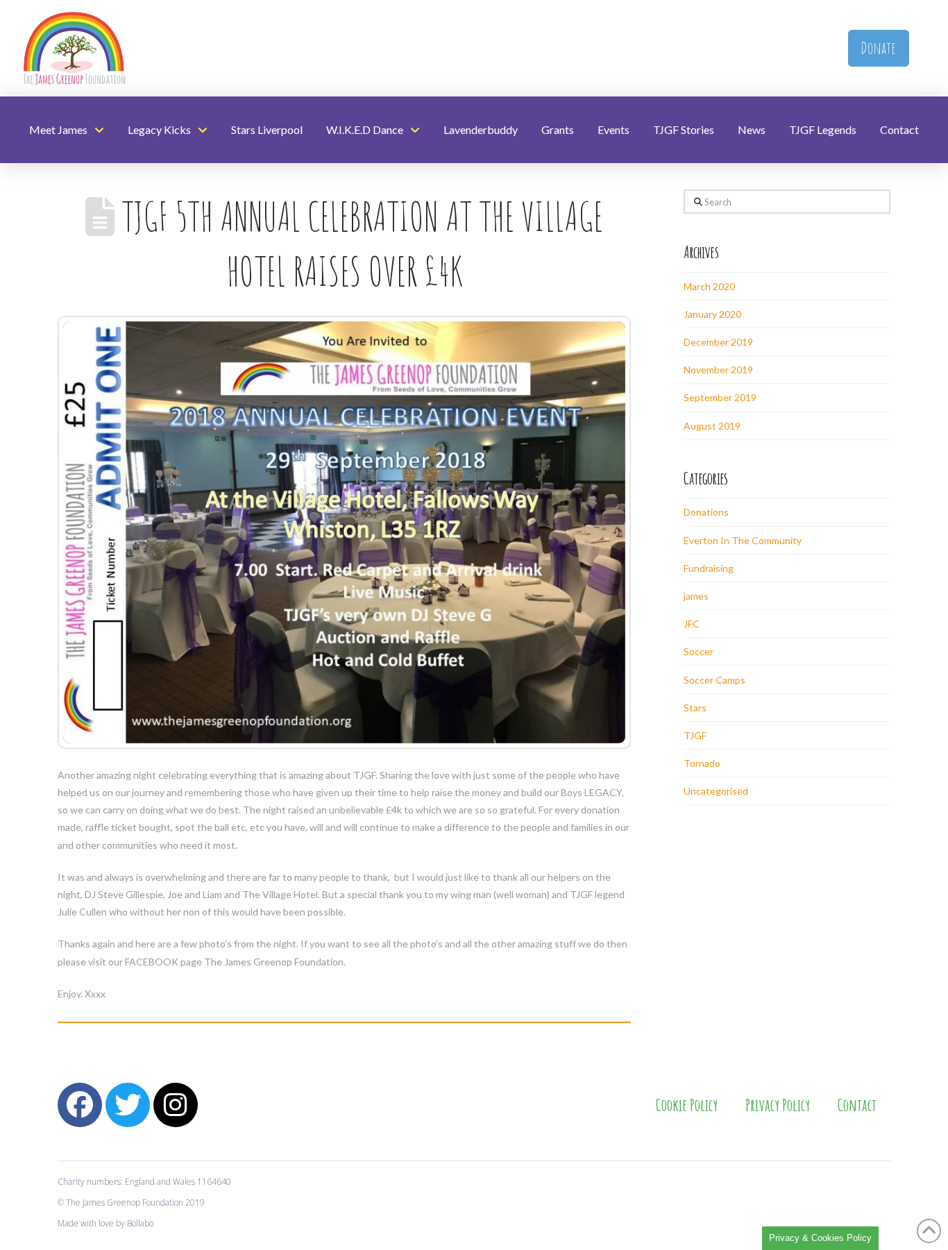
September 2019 (720, 397)
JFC (692, 624)
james (696, 596)
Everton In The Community (743, 540)
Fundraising (709, 568)
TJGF (695, 735)
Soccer (698, 651)
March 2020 (709, 286)
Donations (706, 512)
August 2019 (712, 426)
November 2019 (718, 369)
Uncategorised (716, 791)
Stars (695, 707)
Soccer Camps (714, 680)
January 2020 (712, 314)
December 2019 (718, 342)
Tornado (702, 763)
